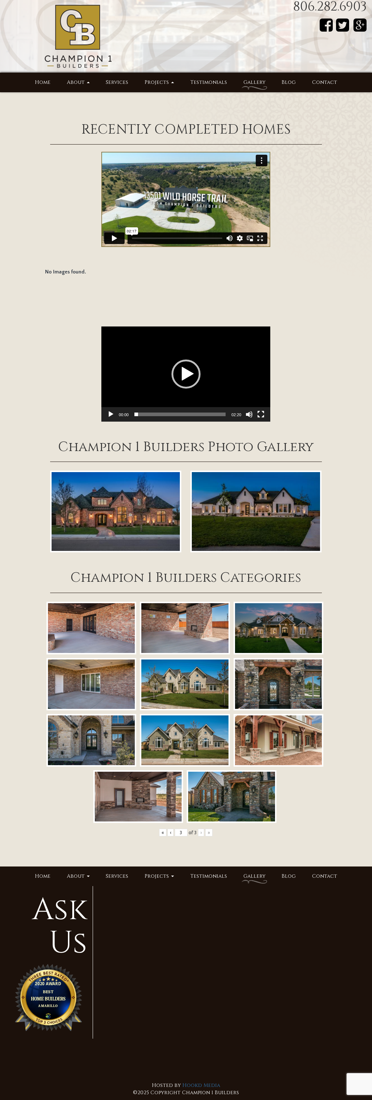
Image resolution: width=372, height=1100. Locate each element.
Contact (324, 82)
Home (42, 82)
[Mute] (249, 414)
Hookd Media (201, 1085)
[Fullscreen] (260, 414)
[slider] (180, 414)
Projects (157, 82)
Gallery (254, 82)
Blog (289, 82)
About (76, 82)
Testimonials (208, 82)
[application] (185, 374)
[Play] (110, 414)
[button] (186, 374)
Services (117, 82)
